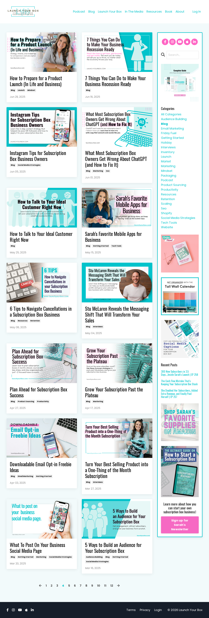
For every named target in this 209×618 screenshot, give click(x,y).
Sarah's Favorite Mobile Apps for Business (113, 237)
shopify (166, 213)
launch (21, 90)
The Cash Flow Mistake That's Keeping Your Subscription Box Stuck (179, 382)
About (180, 11)
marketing (98, 171)
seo (107, 171)
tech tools (116, 246)
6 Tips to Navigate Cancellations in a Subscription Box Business (41, 311)
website (167, 227)
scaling (166, 204)
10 (98, 586)
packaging (168, 175)
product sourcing (26, 401)
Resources (154, 11)
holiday (166, 142)
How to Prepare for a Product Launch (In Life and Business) (36, 81)
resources (22, 321)
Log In (197, 11)
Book (168, 11)
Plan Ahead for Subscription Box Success (38, 392)
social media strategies (29, 165)
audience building (94, 557)
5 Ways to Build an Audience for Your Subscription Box (113, 548)
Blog (91, 11)
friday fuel (168, 133)
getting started (101, 246)
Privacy (145, 610)
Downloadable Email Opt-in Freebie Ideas (40, 467)
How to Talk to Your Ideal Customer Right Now (41, 237)
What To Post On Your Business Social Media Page (37, 548)
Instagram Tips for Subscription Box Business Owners (38, 156)
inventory (168, 152)
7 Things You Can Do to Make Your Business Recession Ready (115, 81)
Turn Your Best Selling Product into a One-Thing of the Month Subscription (116, 470)
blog (13, 90)
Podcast (79, 11)
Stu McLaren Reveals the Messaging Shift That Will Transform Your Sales (117, 314)
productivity (43, 401)
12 (111, 586)
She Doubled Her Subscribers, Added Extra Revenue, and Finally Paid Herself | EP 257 (179, 393)
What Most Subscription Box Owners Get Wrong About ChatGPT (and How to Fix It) (116, 159)
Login (158, 610)
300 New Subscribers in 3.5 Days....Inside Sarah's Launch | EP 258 (179, 373)
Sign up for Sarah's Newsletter (180, 524)
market (166, 161)
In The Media (134, 11)
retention (35, 321)
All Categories (171, 114)
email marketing (25, 476)
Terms (131, 610)
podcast (167, 180)
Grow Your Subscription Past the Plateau (114, 392)
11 (105, 586)
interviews (98, 326)
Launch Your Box (110, 11)
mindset (31, 90)
